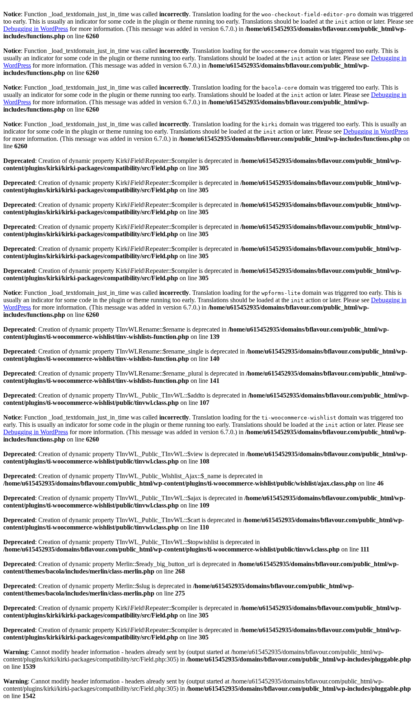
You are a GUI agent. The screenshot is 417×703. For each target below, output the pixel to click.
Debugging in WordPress (35, 28)
